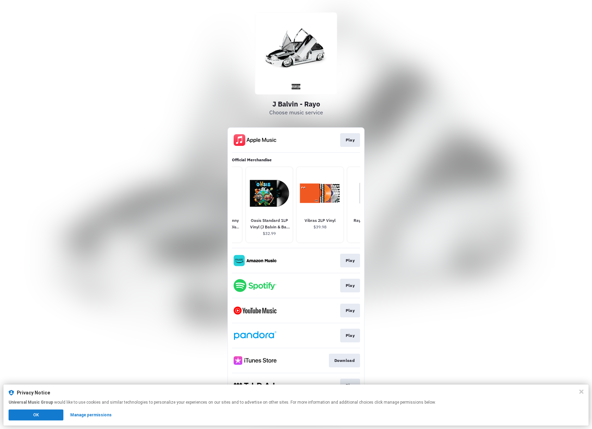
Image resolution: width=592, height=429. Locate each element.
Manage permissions (91, 415)
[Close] (581, 391)
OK (36, 415)
